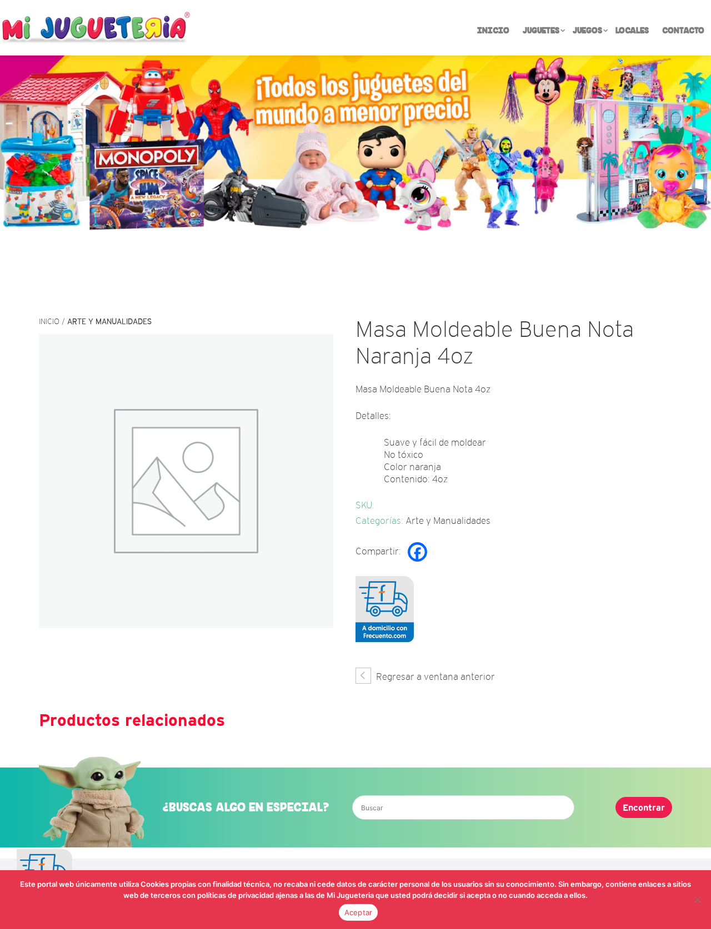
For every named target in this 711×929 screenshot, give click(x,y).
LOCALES (632, 30)
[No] (697, 899)
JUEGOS (587, 30)
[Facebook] (417, 552)
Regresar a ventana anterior (434, 676)
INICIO (493, 30)
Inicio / (53, 321)
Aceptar (358, 912)
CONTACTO (683, 30)
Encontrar (644, 807)
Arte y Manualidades (109, 321)
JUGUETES (541, 30)
